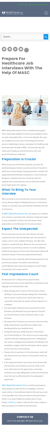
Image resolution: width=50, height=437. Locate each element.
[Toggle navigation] (46, 13)
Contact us (12, 402)
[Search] (46, 37)
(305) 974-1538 (22, 4)
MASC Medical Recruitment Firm (16, 213)
